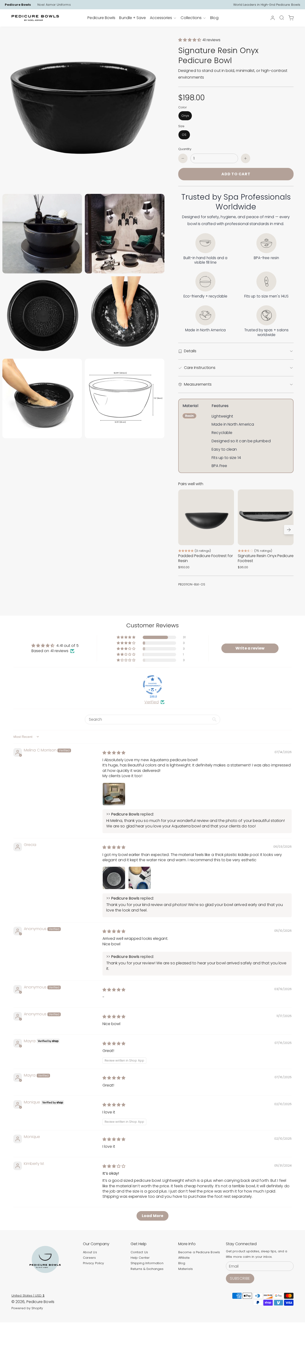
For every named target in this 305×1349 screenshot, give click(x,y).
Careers (89, 1257)
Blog (181, 1263)
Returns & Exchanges (147, 1269)
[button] (190, 40)
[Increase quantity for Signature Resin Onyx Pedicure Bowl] (245, 158)
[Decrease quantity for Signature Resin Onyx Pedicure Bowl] (183, 158)
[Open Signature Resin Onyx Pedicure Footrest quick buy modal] (287, 538)
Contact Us (139, 1252)
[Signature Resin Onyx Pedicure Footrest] (266, 517)
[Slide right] (289, 529)
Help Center (140, 1257)
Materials (185, 1269)
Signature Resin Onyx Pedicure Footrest (266, 558)
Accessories (161, 17)
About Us (90, 1252)
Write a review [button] (249, 648)
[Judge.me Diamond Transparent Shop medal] (152, 684)
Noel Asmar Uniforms (54, 5)
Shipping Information (147, 1263)
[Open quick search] (281, 17)
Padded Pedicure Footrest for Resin (205, 558)
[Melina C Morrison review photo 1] (113, 794)
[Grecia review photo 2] (139, 877)
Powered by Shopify (27, 1308)
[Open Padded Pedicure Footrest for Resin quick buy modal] (227, 538)
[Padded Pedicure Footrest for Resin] (206, 517)
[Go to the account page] (272, 17)
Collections (191, 17)
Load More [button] (152, 1215)
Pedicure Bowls (18, 5)
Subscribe (240, 1278)
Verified (151, 702)
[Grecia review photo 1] (113, 877)
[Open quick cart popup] (290, 17)
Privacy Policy (93, 1263)
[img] (113, 752)
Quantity (184, 148)
